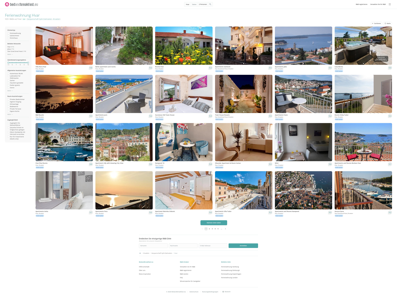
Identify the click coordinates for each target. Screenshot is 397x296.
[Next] (90, 46)
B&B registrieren (185, 270)
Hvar (187, 4)
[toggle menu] (390, 4)
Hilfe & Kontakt (144, 267)
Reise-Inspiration (145, 274)
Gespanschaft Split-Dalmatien (39, 19)
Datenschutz (194, 292)
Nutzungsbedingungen (210, 292)
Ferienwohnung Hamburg (230, 267)
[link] (21, 4)
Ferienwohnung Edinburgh (230, 270)
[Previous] (38, 46)
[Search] (210, 4)
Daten (194, 4)
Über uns (142, 270)
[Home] (140, 253)
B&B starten (184, 274)
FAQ (181, 278)
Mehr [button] (9, 54)
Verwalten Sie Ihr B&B (187, 267)
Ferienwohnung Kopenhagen (231, 274)
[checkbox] (8, 33)
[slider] (8, 63)
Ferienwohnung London (229, 278)
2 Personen (203, 4)
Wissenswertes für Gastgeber (190, 281)
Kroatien (56, 19)
